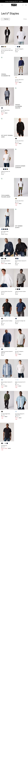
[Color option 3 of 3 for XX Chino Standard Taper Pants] (5, 47)
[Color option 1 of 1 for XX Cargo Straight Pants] (2, 411)
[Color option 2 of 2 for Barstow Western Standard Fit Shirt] (18, 258)
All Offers (21, 1)
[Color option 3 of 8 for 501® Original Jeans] (5, 229)
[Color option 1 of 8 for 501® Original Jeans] (2, 229)
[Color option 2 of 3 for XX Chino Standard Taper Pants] (4, 47)
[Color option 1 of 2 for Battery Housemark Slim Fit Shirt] (16, 380)
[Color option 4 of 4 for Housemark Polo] (7, 443)
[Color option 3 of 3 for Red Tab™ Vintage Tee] (19, 47)
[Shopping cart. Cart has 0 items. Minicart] (26, 5)
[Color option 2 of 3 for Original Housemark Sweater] (18, 289)
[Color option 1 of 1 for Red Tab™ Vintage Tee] (16, 349)
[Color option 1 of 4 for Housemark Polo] (2, 443)
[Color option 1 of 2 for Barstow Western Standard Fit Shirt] (16, 258)
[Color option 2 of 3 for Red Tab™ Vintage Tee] (18, 47)
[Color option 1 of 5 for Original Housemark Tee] (2, 169)
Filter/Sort (6, 19)
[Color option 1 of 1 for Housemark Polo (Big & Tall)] (16, 318)
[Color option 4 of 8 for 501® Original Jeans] (7, 229)
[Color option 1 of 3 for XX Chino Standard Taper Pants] (2, 47)
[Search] (23, 5)
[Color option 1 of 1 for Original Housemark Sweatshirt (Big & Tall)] (2, 349)
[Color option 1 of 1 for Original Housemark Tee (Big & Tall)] (2, 318)
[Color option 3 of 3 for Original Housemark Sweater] (19, 289)
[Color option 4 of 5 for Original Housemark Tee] (7, 169)
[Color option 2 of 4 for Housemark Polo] (4, 443)
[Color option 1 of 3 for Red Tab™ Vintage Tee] (16, 47)
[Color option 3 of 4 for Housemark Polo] (5, 443)
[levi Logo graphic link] (14, 5)
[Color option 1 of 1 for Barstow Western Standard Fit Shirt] (2, 380)
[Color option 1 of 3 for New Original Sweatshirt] (2, 258)
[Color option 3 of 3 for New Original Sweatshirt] (5, 258)
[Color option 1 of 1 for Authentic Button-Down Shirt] (2, 289)
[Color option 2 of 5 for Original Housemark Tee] (4, 169)
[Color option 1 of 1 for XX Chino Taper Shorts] (16, 77)
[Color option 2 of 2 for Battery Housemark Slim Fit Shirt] (18, 380)
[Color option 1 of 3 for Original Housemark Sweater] (16, 289)
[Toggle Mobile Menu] (2, 5)
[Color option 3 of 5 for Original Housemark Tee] (5, 169)
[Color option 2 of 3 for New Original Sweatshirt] (4, 258)
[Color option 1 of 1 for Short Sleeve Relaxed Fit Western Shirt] (16, 411)
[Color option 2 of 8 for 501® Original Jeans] (4, 229)
